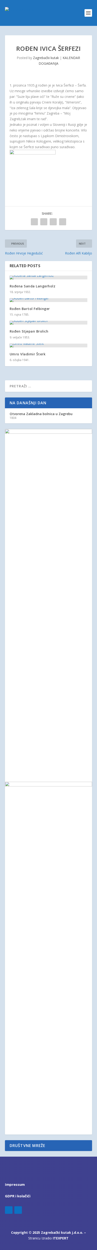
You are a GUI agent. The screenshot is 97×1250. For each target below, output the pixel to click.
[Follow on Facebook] (8, 1210)
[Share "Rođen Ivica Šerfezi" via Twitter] (43, 221)
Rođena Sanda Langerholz (33, 286)
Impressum (15, 1184)
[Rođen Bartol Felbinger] (49, 300)
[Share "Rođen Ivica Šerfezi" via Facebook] (34, 221)
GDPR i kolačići (17, 1196)
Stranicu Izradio (48, 1238)
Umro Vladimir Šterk (28, 354)
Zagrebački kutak (46, 58)
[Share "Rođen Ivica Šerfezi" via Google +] (53, 221)
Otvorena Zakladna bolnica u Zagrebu (41, 414)
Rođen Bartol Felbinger (30, 308)
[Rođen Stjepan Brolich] (49, 323)
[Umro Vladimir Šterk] (49, 345)
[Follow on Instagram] (18, 1210)
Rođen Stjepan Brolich (29, 331)
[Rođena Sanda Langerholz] (49, 277)
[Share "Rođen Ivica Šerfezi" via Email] (62, 221)
